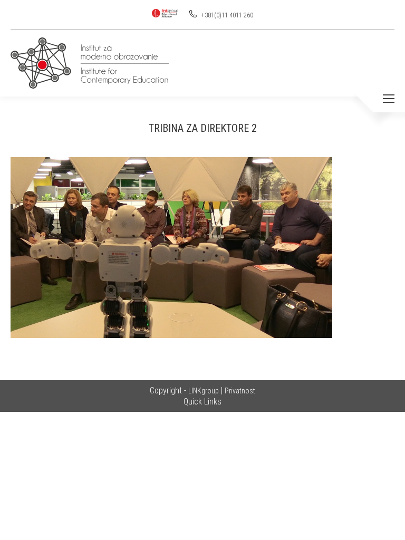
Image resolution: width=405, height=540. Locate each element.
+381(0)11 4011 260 (226, 15)
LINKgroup (203, 391)
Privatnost (240, 391)
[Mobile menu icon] (388, 98)
